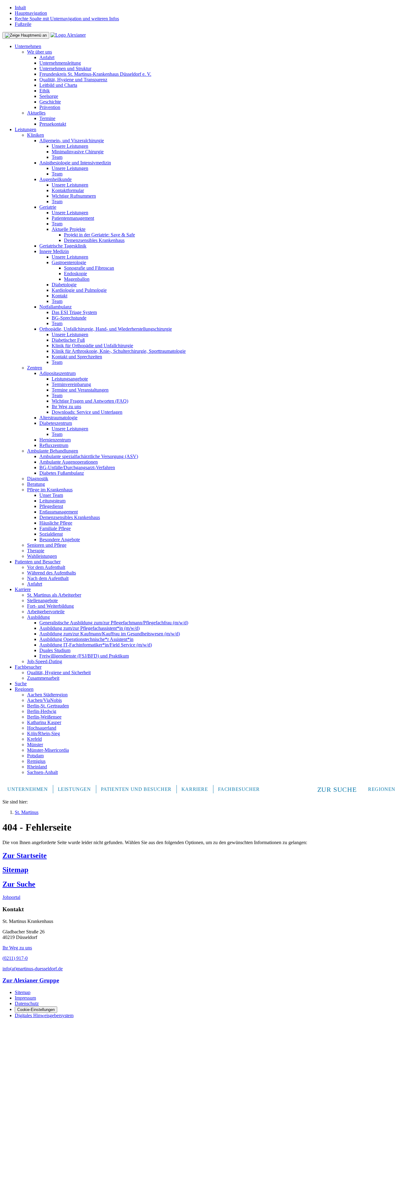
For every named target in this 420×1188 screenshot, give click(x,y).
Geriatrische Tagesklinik (62, 245)
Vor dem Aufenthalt (46, 567)
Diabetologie (64, 284)
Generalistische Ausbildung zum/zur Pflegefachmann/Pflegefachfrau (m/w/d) (113, 622)
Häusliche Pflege (55, 523)
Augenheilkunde (55, 179)
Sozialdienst (51, 534)
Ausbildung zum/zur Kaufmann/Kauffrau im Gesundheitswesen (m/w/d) (109, 633)
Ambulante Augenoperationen (68, 462)
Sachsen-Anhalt (42, 772)
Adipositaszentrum (57, 373)
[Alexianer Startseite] (68, 35)
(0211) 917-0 (15, 958)
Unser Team (51, 495)
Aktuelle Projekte (68, 229)
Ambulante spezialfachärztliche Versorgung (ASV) (88, 456)
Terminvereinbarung (71, 384)
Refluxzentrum (53, 445)
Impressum (25, 998)
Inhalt (20, 7)
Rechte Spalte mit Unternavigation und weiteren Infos (67, 18)
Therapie (35, 550)
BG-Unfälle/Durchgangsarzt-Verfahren (77, 467)
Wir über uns (39, 51)
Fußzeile (23, 24)
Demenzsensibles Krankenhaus (94, 240)
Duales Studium (54, 650)
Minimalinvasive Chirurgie (78, 151)
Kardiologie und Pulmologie (79, 290)
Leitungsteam (52, 500)
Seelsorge (48, 96)
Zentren (34, 367)
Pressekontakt (52, 124)
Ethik (44, 90)
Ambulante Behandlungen (52, 450)
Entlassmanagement (58, 511)
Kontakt (59, 295)
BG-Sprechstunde (69, 317)
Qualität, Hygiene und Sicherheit (59, 672)
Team (57, 157)
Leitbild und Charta (58, 85)
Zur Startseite (24, 856)
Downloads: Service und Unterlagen (87, 412)
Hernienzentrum (55, 439)
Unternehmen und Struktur (65, 68)
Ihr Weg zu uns (66, 406)
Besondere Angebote (59, 539)
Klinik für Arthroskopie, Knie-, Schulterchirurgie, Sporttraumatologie (119, 351)
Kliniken (35, 135)
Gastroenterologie (69, 262)
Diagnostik (37, 478)
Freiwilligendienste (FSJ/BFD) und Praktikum (84, 655)
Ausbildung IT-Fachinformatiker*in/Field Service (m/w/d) (95, 644)
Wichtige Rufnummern (74, 196)
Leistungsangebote (70, 378)
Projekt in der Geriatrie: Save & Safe (99, 234)
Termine (47, 118)
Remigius (36, 761)
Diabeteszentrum (55, 423)
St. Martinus (26, 812)
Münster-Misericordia (48, 750)
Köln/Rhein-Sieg (43, 733)
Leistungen (25, 129)
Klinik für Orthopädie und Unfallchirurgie (92, 345)
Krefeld (34, 739)
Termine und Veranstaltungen (80, 390)
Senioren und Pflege (46, 545)
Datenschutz (27, 1003)
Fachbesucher (28, 667)
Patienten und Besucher (38, 561)
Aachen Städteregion (47, 694)
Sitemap (15, 870)
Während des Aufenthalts (51, 572)
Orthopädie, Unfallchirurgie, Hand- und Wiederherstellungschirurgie (105, 329)
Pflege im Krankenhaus (50, 489)
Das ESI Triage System (74, 312)
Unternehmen (28, 46)
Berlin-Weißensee (44, 716)
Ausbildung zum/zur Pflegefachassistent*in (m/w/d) (89, 628)
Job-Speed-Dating (44, 661)
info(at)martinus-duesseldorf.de (32, 968)
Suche (21, 683)
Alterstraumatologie (58, 417)
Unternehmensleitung (60, 63)
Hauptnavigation (31, 13)
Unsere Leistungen (70, 146)
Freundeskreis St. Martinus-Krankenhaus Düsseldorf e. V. (95, 74)
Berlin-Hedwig (41, 711)
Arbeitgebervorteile (46, 611)
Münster (35, 744)
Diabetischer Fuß (68, 340)
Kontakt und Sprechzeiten (77, 356)
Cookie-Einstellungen (36, 1009)
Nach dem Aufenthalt (48, 578)
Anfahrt (46, 57)
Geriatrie (47, 207)
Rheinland (37, 766)
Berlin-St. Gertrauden (48, 705)
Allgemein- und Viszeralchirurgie (71, 140)
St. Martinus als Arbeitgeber (54, 595)
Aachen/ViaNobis (44, 700)
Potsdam (35, 755)
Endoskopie (75, 273)
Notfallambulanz (55, 306)
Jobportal (11, 897)
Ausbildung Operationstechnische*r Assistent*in (86, 639)
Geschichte (50, 101)
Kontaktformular (68, 190)
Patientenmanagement (73, 218)
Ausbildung (38, 617)
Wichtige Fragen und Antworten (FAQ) (90, 401)
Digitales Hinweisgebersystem (44, 1015)
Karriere (23, 589)
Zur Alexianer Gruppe (30, 980)
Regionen (24, 689)
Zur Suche (18, 884)
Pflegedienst (51, 506)
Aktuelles (36, 112)
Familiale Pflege (55, 528)
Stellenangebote (42, 600)
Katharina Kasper (44, 722)
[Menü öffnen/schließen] (25, 35)
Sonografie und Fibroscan (89, 268)
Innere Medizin (54, 251)
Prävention (49, 107)
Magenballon (76, 279)
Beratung (36, 484)
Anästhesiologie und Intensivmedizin (75, 162)
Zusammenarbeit (43, 678)
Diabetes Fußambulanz (61, 473)
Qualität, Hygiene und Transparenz (73, 79)
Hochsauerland (41, 728)
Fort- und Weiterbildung (50, 606)
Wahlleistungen (42, 556)
